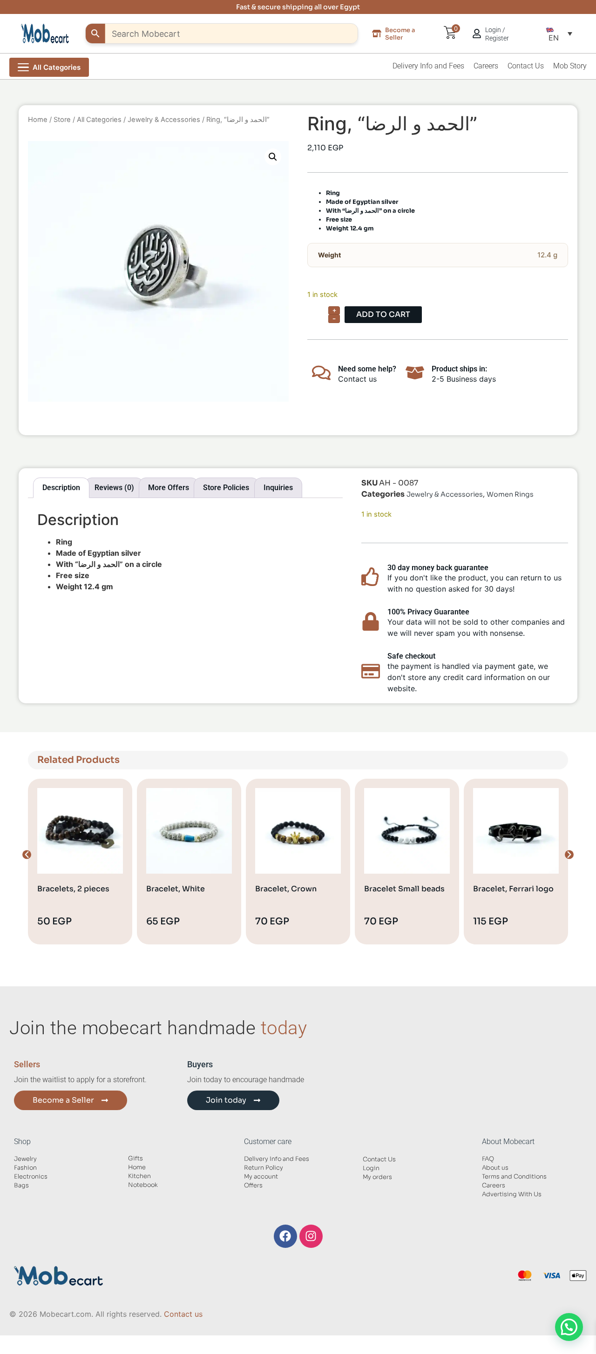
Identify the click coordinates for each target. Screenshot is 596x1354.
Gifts (135, 1158)
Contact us (183, 1314)
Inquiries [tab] (278, 487)
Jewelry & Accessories (164, 119)
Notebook (143, 1185)
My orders (377, 1177)
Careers (486, 65)
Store (62, 119)
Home (37, 119)
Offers (253, 1185)
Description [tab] (61, 487)
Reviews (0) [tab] (114, 487)
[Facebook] (285, 1236)
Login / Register (497, 34)
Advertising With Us (512, 1194)
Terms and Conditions (514, 1176)
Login (371, 1168)
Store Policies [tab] (226, 487)
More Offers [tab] (168, 487)
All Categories (99, 119)
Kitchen (139, 1176)
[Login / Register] (476, 33)
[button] (559, 33)
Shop (22, 1141)
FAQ (488, 1159)
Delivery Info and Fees (428, 65)
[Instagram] (311, 1236)
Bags (21, 1185)
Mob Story (570, 65)
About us (495, 1168)
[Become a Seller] (376, 33)
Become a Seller (400, 34)
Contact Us (526, 65)
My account (261, 1176)
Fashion (25, 1168)
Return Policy (263, 1168)
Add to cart (383, 314)
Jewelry (25, 1159)
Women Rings (510, 494)
